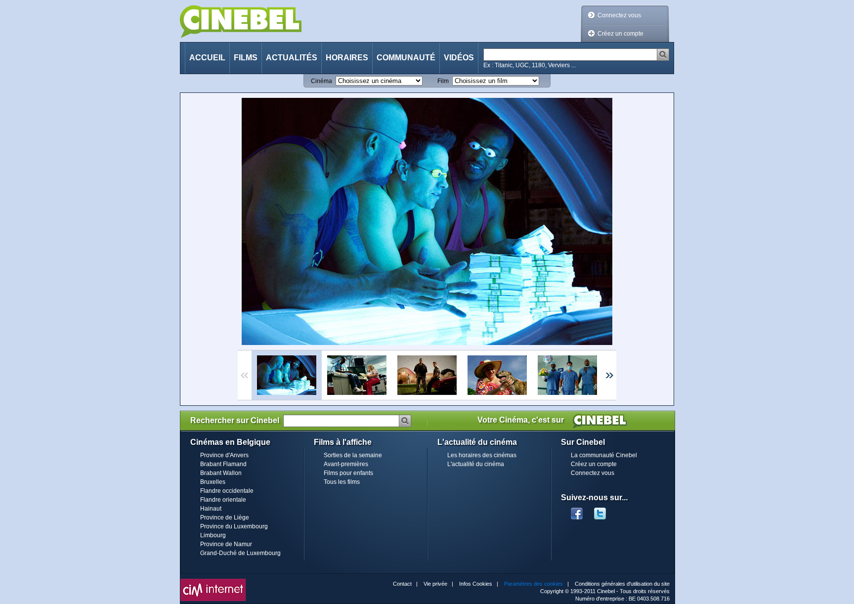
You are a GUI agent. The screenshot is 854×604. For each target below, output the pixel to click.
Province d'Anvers (224, 455)
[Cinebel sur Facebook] (577, 510)
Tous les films (342, 481)
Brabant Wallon (221, 473)
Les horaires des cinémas (481, 455)
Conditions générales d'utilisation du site (622, 584)
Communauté (406, 57)
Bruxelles (212, 481)
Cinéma (321, 81)
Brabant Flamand (223, 464)
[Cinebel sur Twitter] (605, 510)
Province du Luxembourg (234, 526)
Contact (402, 584)
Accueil (207, 57)
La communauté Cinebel (604, 455)
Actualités (291, 57)
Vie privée (435, 584)
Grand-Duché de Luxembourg (240, 553)
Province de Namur (226, 544)
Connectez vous (619, 15)
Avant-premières (346, 464)
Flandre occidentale (227, 490)
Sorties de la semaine (353, 455)
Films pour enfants (348, 473)
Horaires (347, 57)
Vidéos (459, 57)
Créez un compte (620, 33)
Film (443, 81)
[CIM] (213, 581)
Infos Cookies (475, 584)
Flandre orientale (223, 499)
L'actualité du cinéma (475, 464)
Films (245, 57)
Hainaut (210, 508)
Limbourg (213, 535)
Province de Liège (224, 517)
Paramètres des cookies (533, 584)
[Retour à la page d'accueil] (240, 21)
